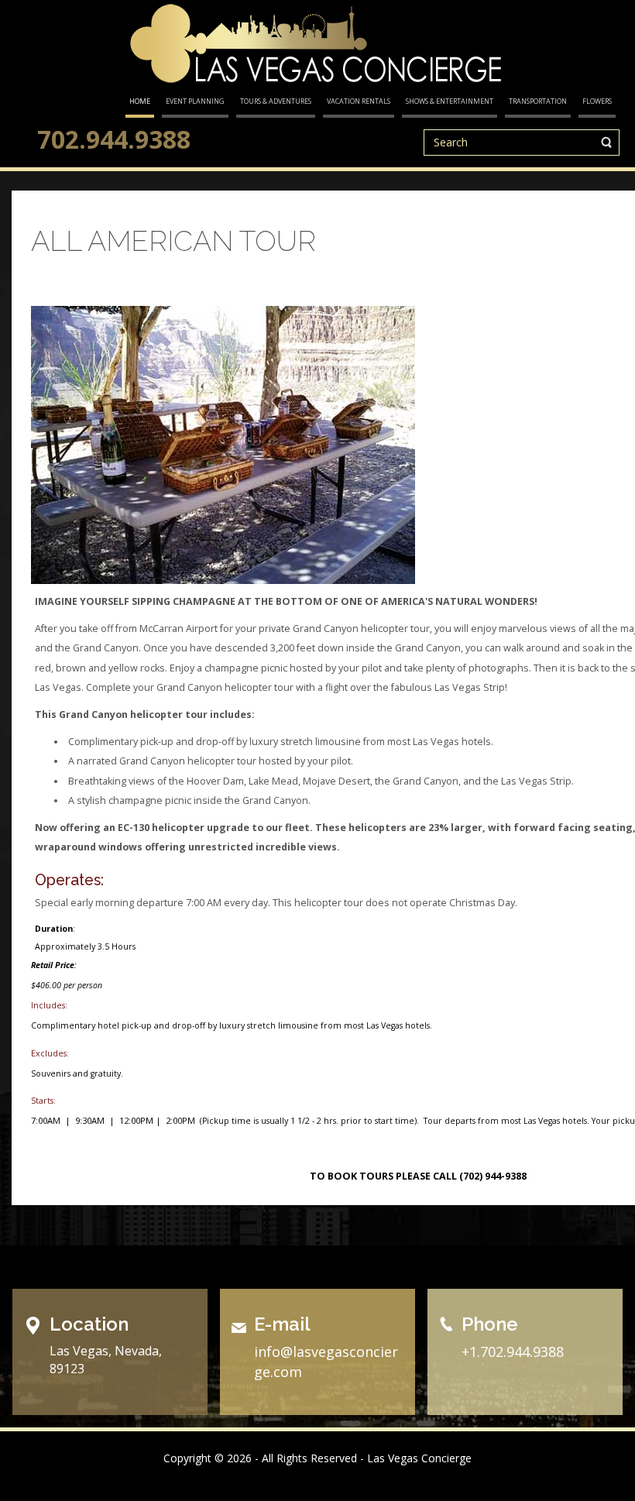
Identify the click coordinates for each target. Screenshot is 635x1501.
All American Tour (173, 241)
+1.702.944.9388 (513, 1351)
